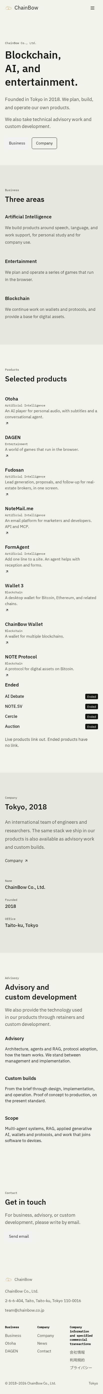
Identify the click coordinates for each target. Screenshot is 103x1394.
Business (17, 143)
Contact (44, 1351)
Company (44, 143)
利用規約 (77, 1360)
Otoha (10, 1343)
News (42, 1343)
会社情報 (77, 1352)
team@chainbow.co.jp (24, 1310)
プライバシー (81, 1368)
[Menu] (92, 8)
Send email (19, 1236)
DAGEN (11, 1351)
